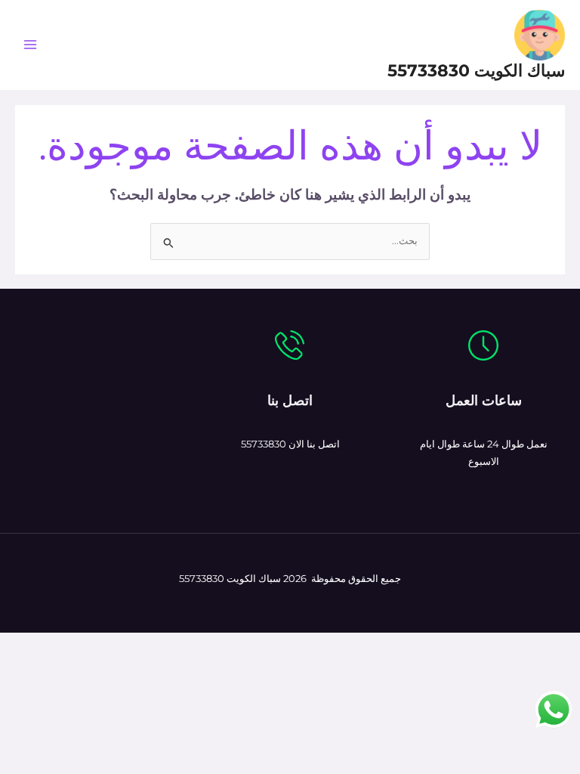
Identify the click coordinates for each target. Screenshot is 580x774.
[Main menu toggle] (30, 45)
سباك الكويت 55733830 (476, 70)
